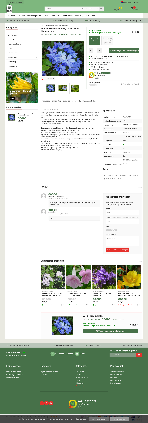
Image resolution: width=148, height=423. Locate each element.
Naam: (109, 208)
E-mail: (121, 217)
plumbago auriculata (112, 178)
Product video (49, 79)
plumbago (133, 175)
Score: (108, 226)
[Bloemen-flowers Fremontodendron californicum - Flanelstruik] (129, 277)
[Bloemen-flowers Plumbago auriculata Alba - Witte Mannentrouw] (53, 277)
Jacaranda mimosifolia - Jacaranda (102, 294)
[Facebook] (42, 403)
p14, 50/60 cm (94, 39)
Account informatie (117, 372)
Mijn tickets (114, 377)
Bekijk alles (80, 386)
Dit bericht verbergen (99, 419)
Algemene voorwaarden (49, 372)
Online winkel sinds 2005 (14, 2)
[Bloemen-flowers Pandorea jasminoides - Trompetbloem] (78, 277)
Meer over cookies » (120, 419)
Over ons (44, 374)
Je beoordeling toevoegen (118, 250)
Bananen (22, 16)
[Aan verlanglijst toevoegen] (61, 305)
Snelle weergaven (53, 286)
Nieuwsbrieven (115, 383)
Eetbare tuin (54, 16)
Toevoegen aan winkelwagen (125, 50)
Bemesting (79, 16)
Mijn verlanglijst (115, 380)
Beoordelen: (111, 234)
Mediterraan (67, 16)
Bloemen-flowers (51, 34)
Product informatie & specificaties (55, 101)
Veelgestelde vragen (13, 377)
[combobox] (90, 9)
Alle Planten (11, 16)
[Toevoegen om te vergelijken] (63, 305)
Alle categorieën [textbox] (87, 9)
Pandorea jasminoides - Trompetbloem (77, 294)
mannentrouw (121, 175)
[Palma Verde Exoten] (23, 8)
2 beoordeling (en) (75, 34)
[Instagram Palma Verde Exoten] (46, 403)
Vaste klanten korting (13, 372)
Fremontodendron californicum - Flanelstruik (129, 294)
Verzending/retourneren (14, 374)
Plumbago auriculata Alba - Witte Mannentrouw (52, 294)
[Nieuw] (51, 403)
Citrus (45, 16)
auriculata (108, 175)
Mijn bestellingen (116, 374)
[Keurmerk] (118, 9)
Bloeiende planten (34, 16)
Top (140, 187)
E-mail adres (115, 355)
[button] (135, 8)
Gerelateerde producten (87, 101)
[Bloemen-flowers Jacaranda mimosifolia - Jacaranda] (104, 277)
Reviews (74, 101)
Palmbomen (90, 16)
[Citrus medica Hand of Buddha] (22, 87)
